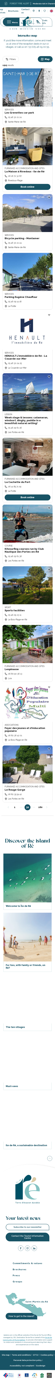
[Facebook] (20, 1248)
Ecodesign (40, 1365)
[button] (51, 11)
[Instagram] (27, 1248)
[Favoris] (45, 11)
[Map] (33, 11)
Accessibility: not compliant (22, 1365)
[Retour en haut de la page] (49, 1158)
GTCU (35, 1355)
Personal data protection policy (28, 1360)
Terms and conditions (21, 1355)
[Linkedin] (34, 1248)
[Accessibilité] (39, 10)
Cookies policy (46, 1355)
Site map (6, 1355)
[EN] (51, 11)
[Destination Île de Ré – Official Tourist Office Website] (27, 22)
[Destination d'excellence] (19, 1375)
